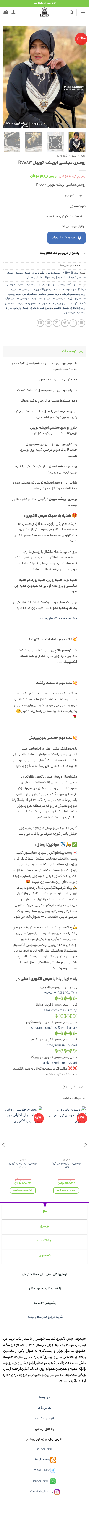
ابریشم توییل (53, 273)
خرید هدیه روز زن (68, 303)
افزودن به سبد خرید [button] (66, 1190)
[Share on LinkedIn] (40, 323)
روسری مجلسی (61, 308)
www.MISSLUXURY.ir (60, 993)
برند (74, 156)
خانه (83, 156)
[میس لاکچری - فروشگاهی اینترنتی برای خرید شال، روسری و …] (44, 12)
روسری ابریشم (23, 273)
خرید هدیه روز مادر (48, 303)
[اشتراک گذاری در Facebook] (73, 323)
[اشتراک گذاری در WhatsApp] (81, 323)
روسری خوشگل (13, 303)
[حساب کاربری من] (13, 12)
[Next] (7, 77)
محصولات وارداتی (44, 278)
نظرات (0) (69, 1087)
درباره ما (44, 1397)
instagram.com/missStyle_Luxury (53, 1028)
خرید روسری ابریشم (30, 285)
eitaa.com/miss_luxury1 (60, 1010)
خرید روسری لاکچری (46, 289)
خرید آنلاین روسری (66, 285)
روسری (36, 273)
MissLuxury (42, 1470)
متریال (58, 278)
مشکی (29, 278)
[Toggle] (81, 351)
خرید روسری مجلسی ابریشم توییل (41, 294)
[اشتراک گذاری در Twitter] (65, 323)
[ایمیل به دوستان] (56, 323)
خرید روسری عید (67, 289)
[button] (83, 12)
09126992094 (45, 1449)
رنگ (43, 273)
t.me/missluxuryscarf (62, 1046)
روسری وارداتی (21, 308)
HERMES (61, 156)
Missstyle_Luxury (41, 1492)
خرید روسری (48, 285)
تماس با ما (44, 1408)
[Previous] (78, 77)
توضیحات (69, 351)
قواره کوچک (69, 278)
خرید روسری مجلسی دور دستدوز (51, 299)
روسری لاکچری (78, 308)
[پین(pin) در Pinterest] (48, 323)
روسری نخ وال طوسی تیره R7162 (66, 1166)
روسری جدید (30, 303)
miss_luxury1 (41, 1460)
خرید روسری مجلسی (24, 289)
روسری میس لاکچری (41, 308)
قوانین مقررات (44, 1419)
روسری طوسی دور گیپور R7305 (23, 1166)
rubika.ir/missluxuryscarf (59, 1063)
